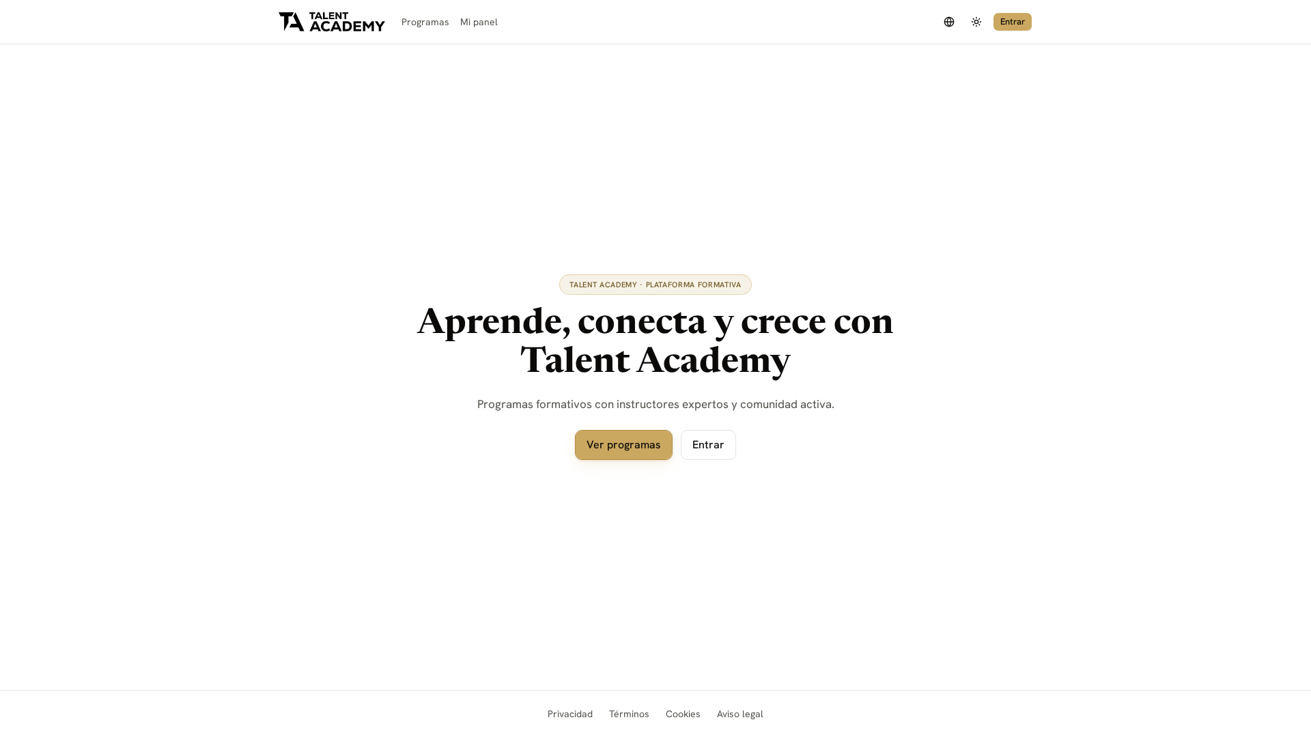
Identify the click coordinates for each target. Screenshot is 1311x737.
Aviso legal (740, 714)
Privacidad (570, 714)
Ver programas (624, 444)
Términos (629, 714)
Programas (425, 22)
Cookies (683, 714)
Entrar (1012, 21)
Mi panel (479, 22)
